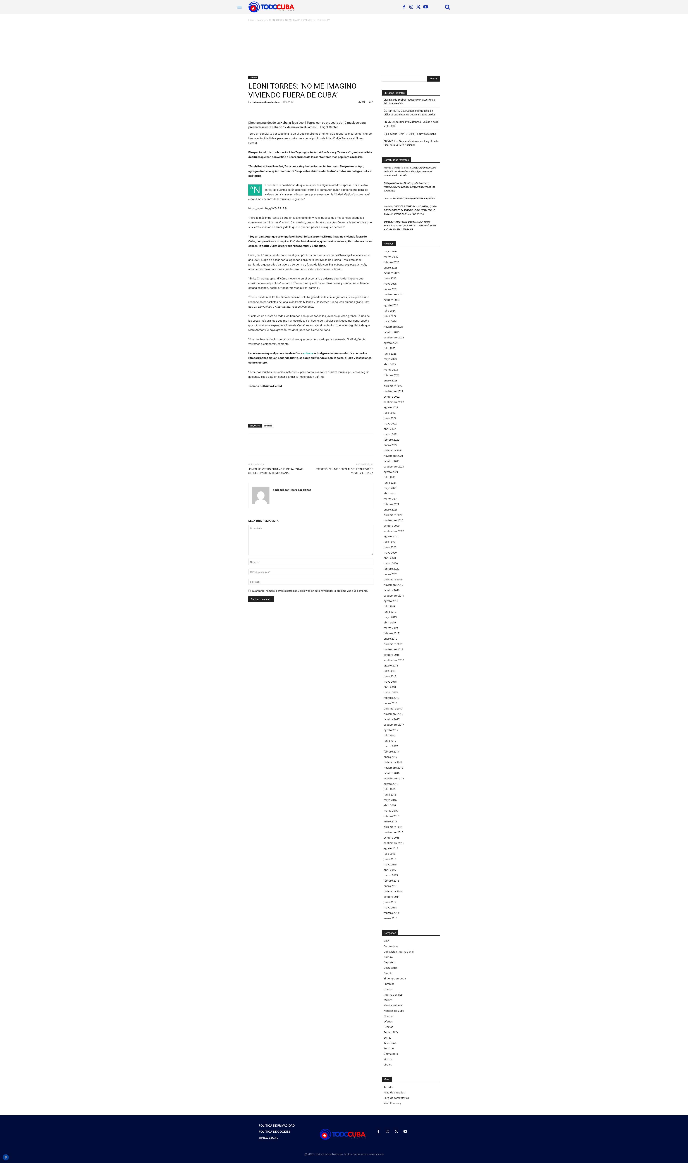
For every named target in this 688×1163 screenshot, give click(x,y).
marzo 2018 (391, 692)
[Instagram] (411, 7)
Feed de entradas (394, 1092)
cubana (308, 353)
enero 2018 (390, 703)
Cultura (388, 957)
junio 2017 (390, 740)
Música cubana (393, 1005)
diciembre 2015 (393, 827)
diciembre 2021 (393, 450)
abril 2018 (390, 687)
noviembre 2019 (393, 585)
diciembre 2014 (393, 891)
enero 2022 (390, 445)
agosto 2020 (391, 536)
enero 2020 (390, 574)
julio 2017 (389, 735)
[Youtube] (425, 7)
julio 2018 (389, 671)
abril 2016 (390, 805)
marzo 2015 (391, 875)
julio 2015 (389, 853)
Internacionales (393, 994)
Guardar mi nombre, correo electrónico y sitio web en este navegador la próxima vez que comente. (310, 590)
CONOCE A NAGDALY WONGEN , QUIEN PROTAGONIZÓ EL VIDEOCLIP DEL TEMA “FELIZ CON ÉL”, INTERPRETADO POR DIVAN (410, 210)
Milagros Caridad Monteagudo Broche (405, 183)
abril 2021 (390, 493)
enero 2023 (390, 380)
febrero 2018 (391, 697)
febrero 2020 (391, 568)
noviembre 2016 (393, 767)
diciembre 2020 (393, 515)
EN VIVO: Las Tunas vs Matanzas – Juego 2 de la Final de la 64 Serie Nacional (411, 143)
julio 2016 (389, 789)
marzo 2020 (391, 563)
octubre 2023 (392, 332)
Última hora (391, 1053)
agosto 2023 (391, 343)
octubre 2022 (392, 396)
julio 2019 (389, 606)
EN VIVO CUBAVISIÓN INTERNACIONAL (414, 198)
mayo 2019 (390, 617)
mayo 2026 (390, 251)
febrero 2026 (391, 262)
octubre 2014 (392, 896)
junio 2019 (390, 611)
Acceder (388, 1087)
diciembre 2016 (393, 762)
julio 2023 (389, 348)
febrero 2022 (391, 439)
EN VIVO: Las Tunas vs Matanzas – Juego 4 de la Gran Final (411, 123)
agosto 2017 (391, 730)
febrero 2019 (391, 633)
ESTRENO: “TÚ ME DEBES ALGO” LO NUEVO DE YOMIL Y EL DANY (344, 471)
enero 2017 (390, 757)
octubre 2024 (392, 300)
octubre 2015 (392, 837)
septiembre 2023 (394, 337)
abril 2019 (390, 622)
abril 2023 (390, 364)
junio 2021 (390, 482)
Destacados (391, 967)
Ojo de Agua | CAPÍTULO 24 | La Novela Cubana (410, 133)
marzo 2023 (391, 369)
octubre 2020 (392, 525)
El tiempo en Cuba (395, 978)
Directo (388, 973)
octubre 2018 (392, 654)
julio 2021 (389, 477)
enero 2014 (390, 918)
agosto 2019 (391, 601)
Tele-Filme (390, 1043)
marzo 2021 (391, 498)
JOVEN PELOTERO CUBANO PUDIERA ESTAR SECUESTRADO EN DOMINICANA (275, 471)
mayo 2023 (390, 359)
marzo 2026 (391, 256)
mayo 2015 (390, 864)
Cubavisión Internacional (399, 951)
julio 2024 (389, 310)
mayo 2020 (390, 552)
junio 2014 (390, 902)
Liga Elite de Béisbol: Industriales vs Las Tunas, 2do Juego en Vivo (409, 101)
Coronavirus (391, 946)
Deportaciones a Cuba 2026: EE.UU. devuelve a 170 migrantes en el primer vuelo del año (410, 171)
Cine (386, 941)
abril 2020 (390, 558)
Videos (388, 1059)
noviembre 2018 (393, 649)
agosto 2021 (391, 472)
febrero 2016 (391, 816)
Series (387, 1037)
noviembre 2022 (393, 391)
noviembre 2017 (393, 714)
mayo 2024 (390, 321)
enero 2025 (390, 289)
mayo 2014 (390, 907)
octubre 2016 (392, 773)
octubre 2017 (392, 719)
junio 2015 (390, 859)
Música (388, 1000)
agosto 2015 (391, 848)
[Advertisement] (344, 49)
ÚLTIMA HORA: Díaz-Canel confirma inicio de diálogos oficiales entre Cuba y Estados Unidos (409, 112)
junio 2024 (390, 316)
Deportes (389, 962)
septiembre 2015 (394, 843)
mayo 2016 (390, 800)
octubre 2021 (392, 461)
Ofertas (388, 1021)
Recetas (388, 1027)
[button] (447, 7)
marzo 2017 (391, 746)
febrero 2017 (391, 751)
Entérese (261, 20)
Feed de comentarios (396, 1098)
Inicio (251, 20)
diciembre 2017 (393, 708)
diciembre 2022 (393, 386)
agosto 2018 (391, 665)
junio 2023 (390, 353)
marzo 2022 (391, 434)
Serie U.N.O (391, 1032)
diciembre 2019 (393, 579)
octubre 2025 (392, 273)
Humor (388, 989)
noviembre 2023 (393, 326)
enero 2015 (390, 886)
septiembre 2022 (394, 402)
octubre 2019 (392, 590)
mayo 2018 (390, 681)
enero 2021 (390, 509)
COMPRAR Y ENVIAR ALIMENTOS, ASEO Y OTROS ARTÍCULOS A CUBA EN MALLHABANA (410, 225)
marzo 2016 (391, 810)
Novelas (388, 1016)
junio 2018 (390, 676)
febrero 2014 (391, 913)
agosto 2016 (391, 783)
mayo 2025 (390, 283)
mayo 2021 (390, 488)
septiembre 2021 (394, 466)
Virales (388, 1064)
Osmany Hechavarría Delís (399, 221)
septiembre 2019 (394, 595)
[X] (418, 7)
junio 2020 (390, 547)
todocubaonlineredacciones (266, 102)
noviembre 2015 (393, 832)
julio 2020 (389, 541)
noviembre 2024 (393, 294)
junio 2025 (390, 278)
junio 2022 (390, 418)
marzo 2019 (391, 628)
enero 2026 (390, 267)
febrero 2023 (391, 375)
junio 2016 (390, 794)
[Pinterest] (268, 110)
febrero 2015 (391, 880)
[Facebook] (404, 7)
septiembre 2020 (394, 531)
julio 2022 (389, 412)
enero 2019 (390, 638)
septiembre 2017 (394, 724)
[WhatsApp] (276, 110)
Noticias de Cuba (394, 1010)
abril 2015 (390, 870)
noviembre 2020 (393, 520)
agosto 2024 (391, 305)
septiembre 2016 (394, 778)
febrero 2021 (391, 504)
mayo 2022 (390, 423)
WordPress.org (392, 1103)
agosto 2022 (391, 407)
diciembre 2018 (393, 644)
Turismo (389, 1048)
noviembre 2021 (393, 455)
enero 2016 (390, 821)
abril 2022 (390, 429)
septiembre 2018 (394, 660)
